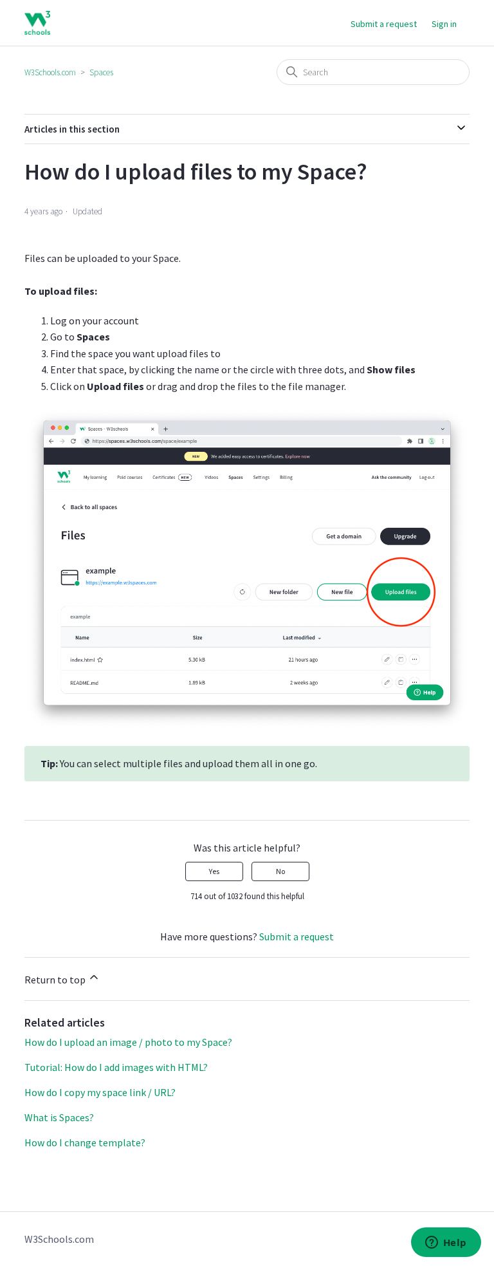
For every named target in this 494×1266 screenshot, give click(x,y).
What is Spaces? (59, 1117)
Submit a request (384, 24)
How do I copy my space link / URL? (100, 1092)
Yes (214, 871)
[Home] (37, 23)
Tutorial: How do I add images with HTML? (116, 1067)
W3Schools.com (50, 72)
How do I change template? (84, 1142)
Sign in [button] (444, 24)
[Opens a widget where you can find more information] (445, 1243)
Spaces (101, 72)
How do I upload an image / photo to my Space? (128, 1042)
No (280, 871)
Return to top (55, 979)
